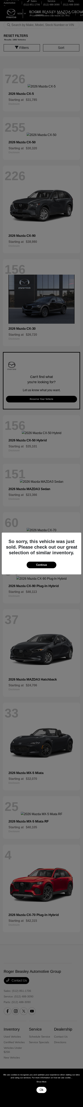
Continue (41, 564)
